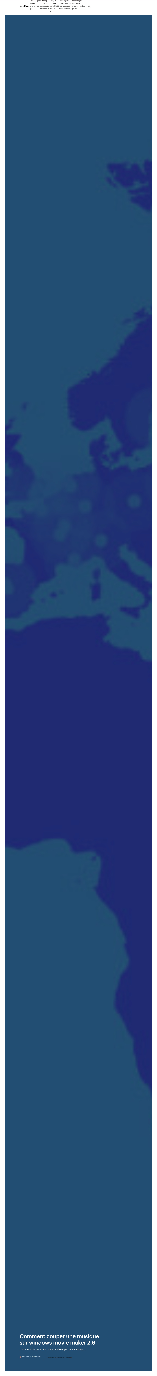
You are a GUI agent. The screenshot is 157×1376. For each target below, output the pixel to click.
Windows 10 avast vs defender (59, 1357)
